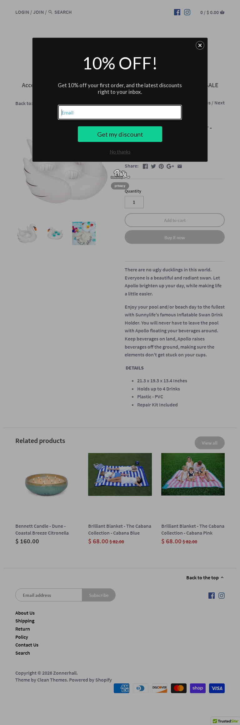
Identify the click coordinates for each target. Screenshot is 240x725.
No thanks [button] (120, 151)
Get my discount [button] (120, 134)
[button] (200, 45)
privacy (120, 186)
